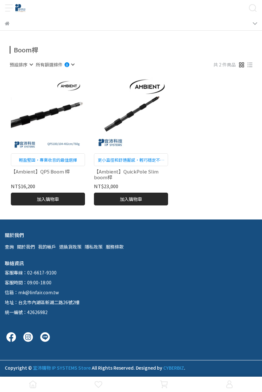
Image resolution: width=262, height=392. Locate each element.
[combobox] (21, 64)
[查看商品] (39, 114)
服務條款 (115, 246)
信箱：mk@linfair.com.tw (32, 292)
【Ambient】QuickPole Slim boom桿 (126, 174)
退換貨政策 (70, 246)
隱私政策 (94, 246)
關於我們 (26, 246)
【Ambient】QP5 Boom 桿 (40, 172)
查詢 (9, 246)
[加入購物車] (57, 114)
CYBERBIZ (173, 368)
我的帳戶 (47, 246)
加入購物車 (48, 199)
